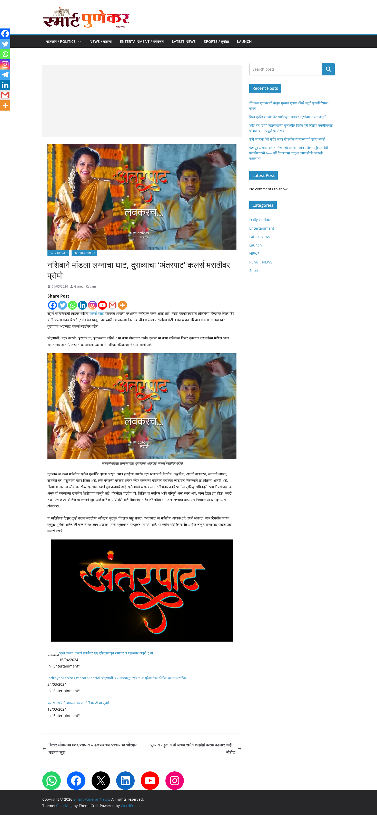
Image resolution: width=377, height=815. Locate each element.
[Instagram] (92, 305)
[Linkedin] (82, 305)
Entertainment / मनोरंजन (142, 41)
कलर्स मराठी (96, 313)
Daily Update (58, 253)
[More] (122, 305)
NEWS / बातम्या (101, 41)
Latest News (184, 41)
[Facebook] (52, 305)
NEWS (254, 253)
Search (328, 69)
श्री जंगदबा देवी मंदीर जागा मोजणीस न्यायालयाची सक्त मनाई (287, 139)
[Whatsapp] (72, 305)
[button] (78, 41)
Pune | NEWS (260, 262)
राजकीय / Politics (61, 41)
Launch (244, 41)
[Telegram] (5, 75)
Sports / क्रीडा (216, 41)
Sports (254, 270)
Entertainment (84, 253)
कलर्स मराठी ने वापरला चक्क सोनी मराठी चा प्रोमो (78, 702)
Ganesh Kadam (85, 286)
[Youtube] (102, 305)
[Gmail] (112, 305)
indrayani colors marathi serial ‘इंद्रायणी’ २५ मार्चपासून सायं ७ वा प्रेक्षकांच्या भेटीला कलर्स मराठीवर (116, 677)
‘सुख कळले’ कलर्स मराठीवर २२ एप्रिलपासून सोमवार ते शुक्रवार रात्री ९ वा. (106, 653)
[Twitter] (62, 305)
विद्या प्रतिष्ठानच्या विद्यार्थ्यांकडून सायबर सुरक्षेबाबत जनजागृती (287, 116)
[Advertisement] (142, 101)
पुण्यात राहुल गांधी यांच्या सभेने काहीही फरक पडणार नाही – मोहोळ (193, 748)
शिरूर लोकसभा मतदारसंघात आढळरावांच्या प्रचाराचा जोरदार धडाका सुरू (92, 748)
